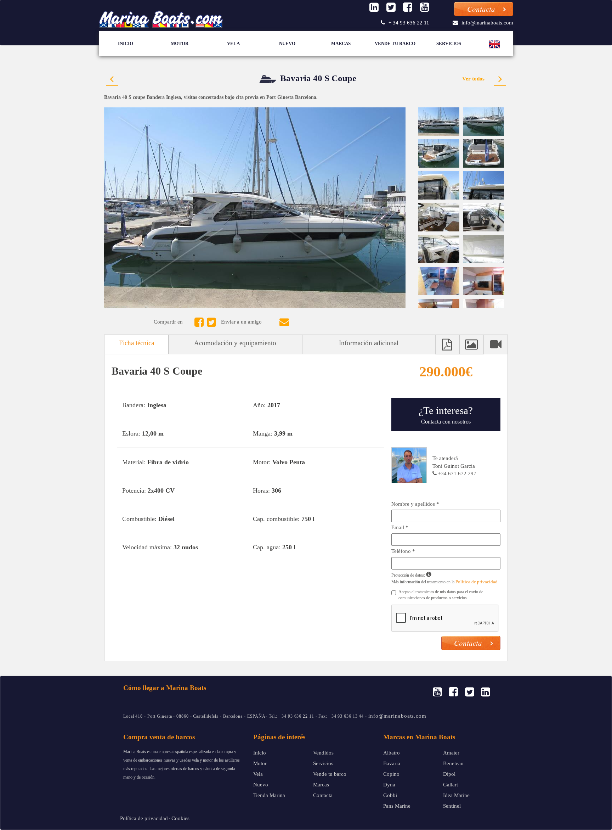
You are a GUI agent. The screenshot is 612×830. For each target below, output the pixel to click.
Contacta (323, 795)
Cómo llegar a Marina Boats (164, 687)
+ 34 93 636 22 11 (409, 23)
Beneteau (453, 763)
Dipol (449, 774)
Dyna (389, 784)
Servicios (448, 43)
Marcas (341, 43)
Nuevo (287, 43)
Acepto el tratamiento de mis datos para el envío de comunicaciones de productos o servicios (440, 594)
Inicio (125, 43)
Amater (451, 753)
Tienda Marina (269, 795)
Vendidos (323, 753)
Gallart (450, 784)
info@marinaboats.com (487, 23)
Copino (391, 774)
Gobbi (390, 795)
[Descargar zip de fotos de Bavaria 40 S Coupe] (471, 344)
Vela (233, 43)
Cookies (180, 818)
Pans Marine (396, 806)
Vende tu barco (395, 43)
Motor (179, 43)
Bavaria (391, 763)
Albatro (391, 753)
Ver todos (473, 79)
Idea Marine (456, 795)
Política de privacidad (476, 581)
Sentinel (452, 806)
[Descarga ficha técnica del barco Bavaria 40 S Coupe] (447, 344)
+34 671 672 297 (456, 473)
